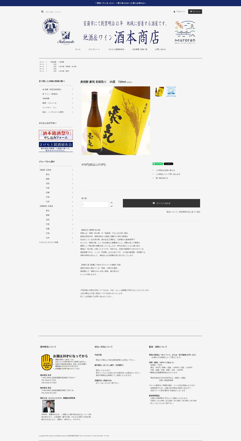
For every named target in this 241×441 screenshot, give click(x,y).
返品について (172, 212)
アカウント (180, 11)
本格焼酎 (51, 62)
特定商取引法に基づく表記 (189, 212)
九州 (51, 64)
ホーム (78, 49)
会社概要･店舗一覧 (139, 49)
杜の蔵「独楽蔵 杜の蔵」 (69, 66)
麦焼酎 (62, 62)
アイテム (196, 11)
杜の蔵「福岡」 (65, 71)
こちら (105, 383)
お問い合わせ (160, 49)
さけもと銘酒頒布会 (116, 49)
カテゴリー (93, 49)
